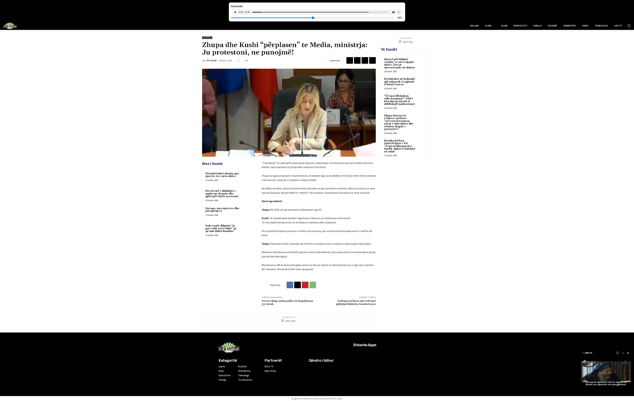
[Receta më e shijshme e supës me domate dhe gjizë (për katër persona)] (247, 195)
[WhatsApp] (372, 60)
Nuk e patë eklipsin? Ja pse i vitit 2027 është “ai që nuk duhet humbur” (220, 228)
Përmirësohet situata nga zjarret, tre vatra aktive (222, 175)
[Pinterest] (365, 60)
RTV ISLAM (211, 60)
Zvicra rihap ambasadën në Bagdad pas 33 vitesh (287, 302)
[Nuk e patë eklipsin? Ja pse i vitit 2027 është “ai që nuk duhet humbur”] (247, 230)
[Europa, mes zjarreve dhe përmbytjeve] (247, 213)
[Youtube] (323, 367)
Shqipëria (207, 38)
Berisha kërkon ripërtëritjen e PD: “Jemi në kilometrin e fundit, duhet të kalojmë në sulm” (399, 146)
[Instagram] (315, 367)
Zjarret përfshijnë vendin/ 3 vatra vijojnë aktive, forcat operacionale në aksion (399, 63)
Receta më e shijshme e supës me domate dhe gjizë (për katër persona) (221, 193)
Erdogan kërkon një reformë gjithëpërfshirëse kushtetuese (356, 302)
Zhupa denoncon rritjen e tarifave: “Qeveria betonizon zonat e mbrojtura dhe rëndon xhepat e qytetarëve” (398, 122)
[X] (357, 60)
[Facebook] (349, 60)
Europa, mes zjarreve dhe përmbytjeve (222, 210)
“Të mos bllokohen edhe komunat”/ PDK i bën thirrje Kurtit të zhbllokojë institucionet (399, 100)
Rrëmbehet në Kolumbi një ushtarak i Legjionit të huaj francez (399, 81)
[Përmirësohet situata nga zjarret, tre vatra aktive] (247, 178)
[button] (629, 25)
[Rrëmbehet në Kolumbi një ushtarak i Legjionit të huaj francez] (423, 83)
